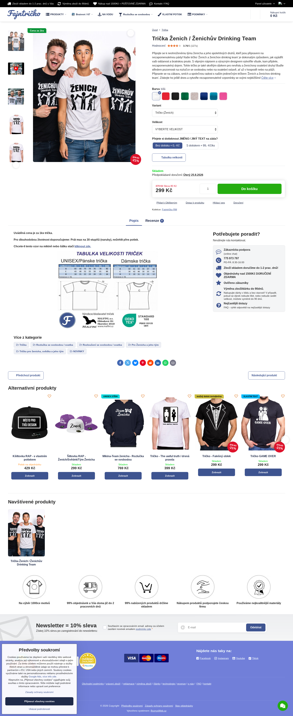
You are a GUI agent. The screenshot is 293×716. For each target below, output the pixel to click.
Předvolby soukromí (132, 705)
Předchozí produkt (28, 375)
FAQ (199, 683)
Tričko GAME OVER (263, 456)
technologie (169, 683)
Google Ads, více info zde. (43, 676)
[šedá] (194, 96)
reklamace (128, 683)
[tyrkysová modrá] (214, 96)
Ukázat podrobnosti (39, 709)
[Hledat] (255, 14)
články (157, 683)
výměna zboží (144, 683)
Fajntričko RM (169, 209)
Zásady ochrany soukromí (159, 705)
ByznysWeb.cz (158, 710)
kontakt (207, 683)
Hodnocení (158, 45)
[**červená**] (166, 96)
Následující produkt (264, 375)
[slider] (174, 45)
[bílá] (156, 96)
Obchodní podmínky (93, 683)
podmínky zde (143, 629)
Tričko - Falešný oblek (216, 456)
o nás (191, 683)
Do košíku (249, 189)
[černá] (175, 96)
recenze (181, 683)
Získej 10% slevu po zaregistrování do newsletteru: (66, 630)
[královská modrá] (204, 96)
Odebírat (255, 627)
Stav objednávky (184, 705)
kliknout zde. (83, 246)
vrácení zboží (113, 683)
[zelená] (185, 96)
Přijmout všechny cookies (39, 701)
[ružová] (223, 96)
